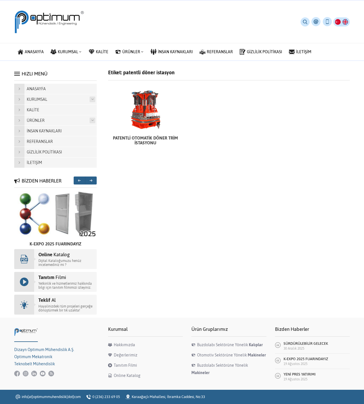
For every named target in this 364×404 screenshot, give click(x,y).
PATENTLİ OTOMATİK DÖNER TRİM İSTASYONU (145, 140)
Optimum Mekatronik (33, 356)
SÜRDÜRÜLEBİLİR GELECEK (306, 343)
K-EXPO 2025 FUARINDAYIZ (55, 243)
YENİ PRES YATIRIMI (300, 374)
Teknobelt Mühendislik (34, 364)
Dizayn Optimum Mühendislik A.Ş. (44, 349)
